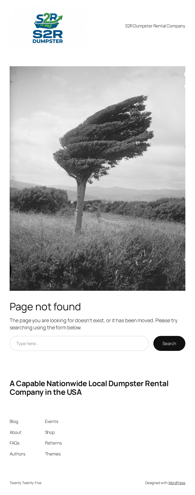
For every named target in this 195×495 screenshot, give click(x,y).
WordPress (176, 482)
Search (169, 343)
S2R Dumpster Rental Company (155, 26)
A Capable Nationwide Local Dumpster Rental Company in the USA (89, 387)
